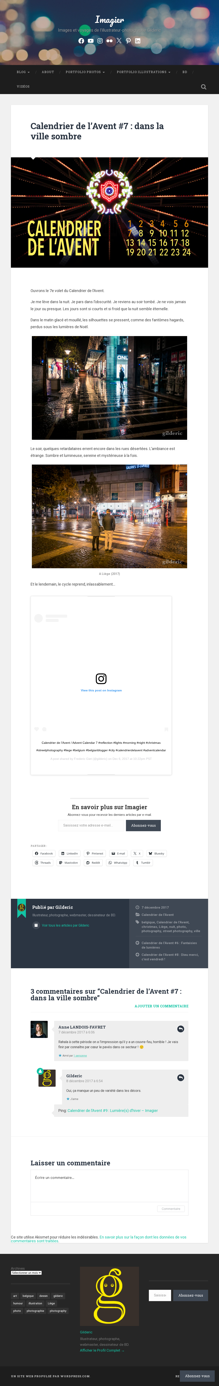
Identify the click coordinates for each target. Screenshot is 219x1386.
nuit (172, 927)
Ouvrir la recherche (204, 87)
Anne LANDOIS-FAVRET (82, 1027)
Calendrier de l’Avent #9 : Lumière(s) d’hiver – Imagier (113, 1110)
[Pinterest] (128, 40)
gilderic (58, 1295)
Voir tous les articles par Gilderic (65, 925)
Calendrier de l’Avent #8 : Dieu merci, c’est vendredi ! (170, 957)
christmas (149, 927)
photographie (35, 1310)
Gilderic (74, 1075)
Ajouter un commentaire (161, 1006)
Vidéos (23, 87)
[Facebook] (81, 40)
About (48, 72)
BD (184, 72)
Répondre (180, 1029)
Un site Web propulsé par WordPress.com (50, 1376)
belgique (148, 922)
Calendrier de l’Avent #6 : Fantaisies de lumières (169, 945)
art (15, 1295)
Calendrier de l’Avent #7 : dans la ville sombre (97, 131)
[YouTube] (90, 40)
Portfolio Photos (83, 72)
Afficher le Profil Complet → (102, 1350)
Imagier (109, 19)
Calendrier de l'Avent (158, 915)
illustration (35, 1303)
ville (197, 931)
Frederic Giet (83, 758)
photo (181, 927)
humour (18, 1303)
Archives (18, 1268)
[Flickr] (109, 40)
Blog (21, 72)
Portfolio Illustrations (142, 72)
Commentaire (171, 1208)
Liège (163, 927)
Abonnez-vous (143, 825)
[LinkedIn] (137, 40)
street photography (177, 931)
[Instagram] (100, 40)
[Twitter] (118, 40)
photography (151, 931)
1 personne (80, 1055)
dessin (43, 1295)
